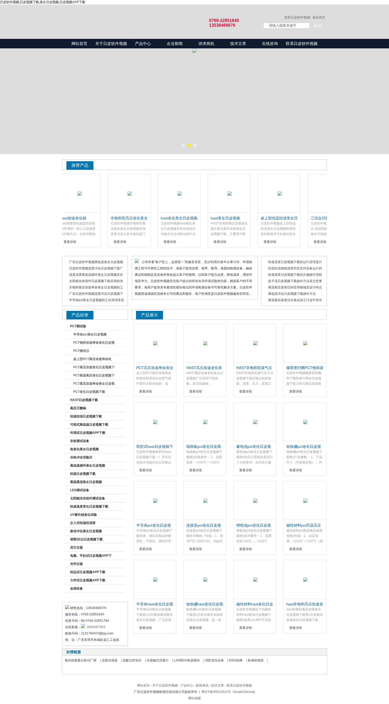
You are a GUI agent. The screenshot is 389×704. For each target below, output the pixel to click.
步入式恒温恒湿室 (83, 523)
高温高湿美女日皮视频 (86, 482)
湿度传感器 (109, 660)
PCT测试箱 (78, 326)
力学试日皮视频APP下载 (87, 580)
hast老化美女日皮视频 (170, 218)
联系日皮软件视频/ (297, 17)
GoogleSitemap (244, 692)
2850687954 (95, 627)
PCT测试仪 (81, 351)
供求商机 (206, 43)
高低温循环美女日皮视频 (87, 465)
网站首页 (79, 43)
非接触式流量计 (158, 660)
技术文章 (238, 43)
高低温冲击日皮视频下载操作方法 (292, 294)
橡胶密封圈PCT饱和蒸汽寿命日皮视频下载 (304, 368)
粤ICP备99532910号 (216, 692)
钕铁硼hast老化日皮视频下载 (204, 604)
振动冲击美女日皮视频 (86, 531)
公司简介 (146, 252)
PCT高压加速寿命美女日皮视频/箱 (94, 385)
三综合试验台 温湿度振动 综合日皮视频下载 (319, 218)
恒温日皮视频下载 (83, 474)
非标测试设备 (79, 441)
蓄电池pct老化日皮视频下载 (253, 446)
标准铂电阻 (256, 660)
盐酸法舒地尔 (132, 660)
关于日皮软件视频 (111, 43)
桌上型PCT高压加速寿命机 (92, 359)
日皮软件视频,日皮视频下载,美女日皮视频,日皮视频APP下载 (42, 2)
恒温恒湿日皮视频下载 (86, 416)
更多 (318, 165)
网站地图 (194, 698)
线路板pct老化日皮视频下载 (203, 446)
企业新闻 (175, 43)
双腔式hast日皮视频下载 (154, 446)
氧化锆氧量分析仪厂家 (81, 660)
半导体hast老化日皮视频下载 (154, 604)
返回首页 (319, 17)
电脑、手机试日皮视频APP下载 (91, 557)
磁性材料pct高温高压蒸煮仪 (303, 525)
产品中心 (143, 43)
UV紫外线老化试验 (83, 515)
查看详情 (111, 242)
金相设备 (76, 588)
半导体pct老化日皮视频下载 (153, 525)
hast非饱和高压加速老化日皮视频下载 (304, 604)
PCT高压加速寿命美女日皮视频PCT (154, 368)
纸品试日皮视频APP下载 (87, 572)
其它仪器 (76, 547)
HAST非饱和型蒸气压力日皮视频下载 (254, 368)
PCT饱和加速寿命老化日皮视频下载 (94, 344)
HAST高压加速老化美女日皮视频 (204, 368)
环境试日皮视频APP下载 (87, 433)
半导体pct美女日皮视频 (90, 334)
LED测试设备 (79, 490)
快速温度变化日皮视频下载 (89, 506)
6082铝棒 (236, 660)
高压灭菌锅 (78, 408)
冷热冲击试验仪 (81, 457)
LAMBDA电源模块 (187, 660)
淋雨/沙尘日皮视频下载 (86, 539)
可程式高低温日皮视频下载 (89, 424)
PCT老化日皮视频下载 (89, 392)
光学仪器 (76, 564)
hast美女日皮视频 (217, 218)
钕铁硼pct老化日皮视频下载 (303, 446)
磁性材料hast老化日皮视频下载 (254, 604)
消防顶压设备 (214, 660)
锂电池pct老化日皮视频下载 (253, 525)
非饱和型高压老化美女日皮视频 (120, 218)
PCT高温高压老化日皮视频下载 (94, 376)
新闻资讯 (76, 252)
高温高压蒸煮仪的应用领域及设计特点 (295, 287)
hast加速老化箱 (65, 218)
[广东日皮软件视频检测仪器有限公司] (157, 16)
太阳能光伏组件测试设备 (87, 498)
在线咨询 (270, 43)
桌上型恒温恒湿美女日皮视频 (270, 218)
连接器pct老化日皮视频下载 (203, 525)
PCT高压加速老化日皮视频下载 (94, 368)
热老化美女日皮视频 (84, 449)
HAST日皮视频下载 (84, 400)
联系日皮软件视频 (302, 43)
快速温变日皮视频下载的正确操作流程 (295, 275)
